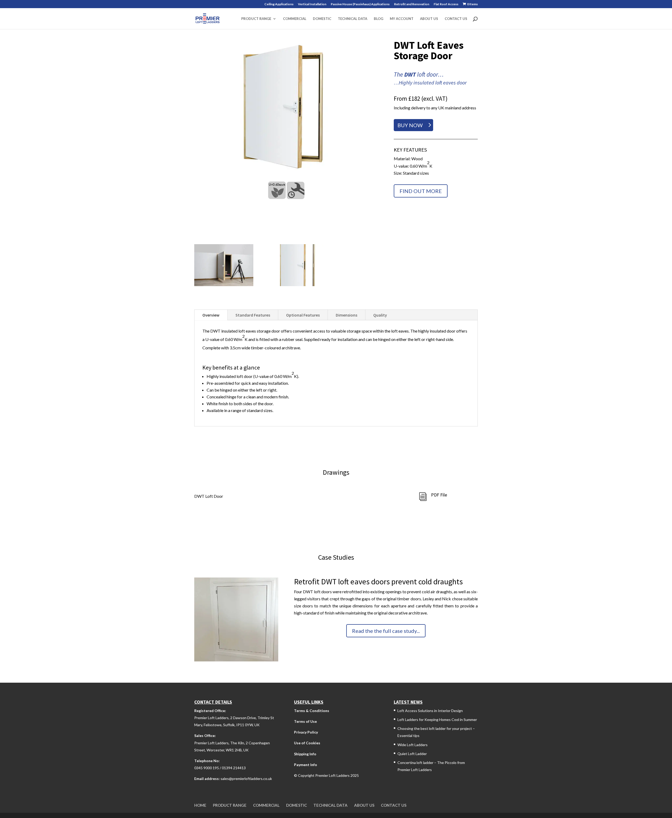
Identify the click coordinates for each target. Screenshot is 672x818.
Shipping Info (305, 754)
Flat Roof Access (446, 4)
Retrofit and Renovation (411, 4)
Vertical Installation (312, 4)
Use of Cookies (307, 743)
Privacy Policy (306, 732)
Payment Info (305, 764)
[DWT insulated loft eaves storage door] (286, 107)
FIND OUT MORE (421, 191)
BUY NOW (410, 125)
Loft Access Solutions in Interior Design (430, 710)
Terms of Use (305, 721)
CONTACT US (456, 19)
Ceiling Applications (278, 4)
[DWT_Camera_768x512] (223, 284)
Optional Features (303, 315)
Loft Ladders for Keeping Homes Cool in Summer (437, 719)
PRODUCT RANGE (256, 19)
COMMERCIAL (294, 19)
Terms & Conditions (311, 710)
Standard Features (252, 315)
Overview (210, 315)
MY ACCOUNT (401, 19)
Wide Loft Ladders (412, 744)
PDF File (439, 495)
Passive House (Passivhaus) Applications (360, 4)
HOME (200, 805)
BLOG (378, 19)
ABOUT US (429, 19)
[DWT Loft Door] (298, 284)
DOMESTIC (322, 19)
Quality (380, 315)
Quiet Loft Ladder (412, 753)
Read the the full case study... (386, 631)
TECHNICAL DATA (352, 19)
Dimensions (346, 315)
